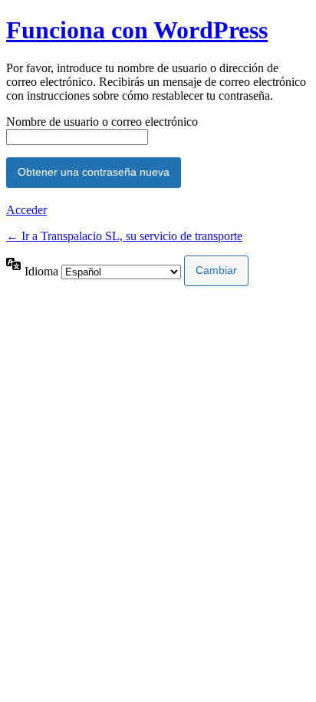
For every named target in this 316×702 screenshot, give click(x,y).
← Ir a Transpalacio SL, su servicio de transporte (124, 235)
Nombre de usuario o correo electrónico (102, 121)
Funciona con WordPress (137, 30)
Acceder (26, 209)
